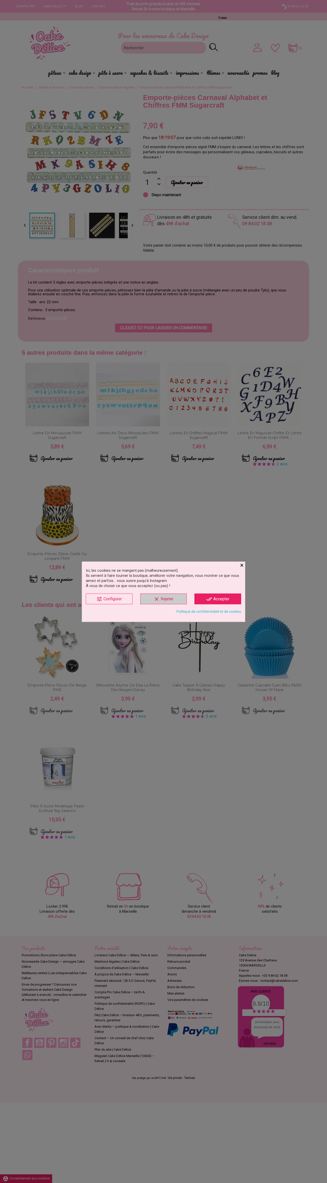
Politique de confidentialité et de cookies (209, 611)
